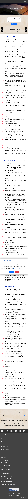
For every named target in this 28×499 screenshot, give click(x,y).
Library (4, 441)
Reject (17, 271)
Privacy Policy (4, 462)
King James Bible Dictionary (8, 479)
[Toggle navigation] (25, 1)
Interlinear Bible (6, 444)
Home (4, 439)
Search (14, 24)
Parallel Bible (5, 446)
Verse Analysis (6, 449)
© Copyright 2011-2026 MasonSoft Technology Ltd (14, 494)
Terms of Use (4, 460)
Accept (11, 271)
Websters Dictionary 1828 (7, 481)
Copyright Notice (5, 465)
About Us (3, 457)
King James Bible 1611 (6, 476)
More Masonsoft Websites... (8, 484)
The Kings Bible (5, 473)
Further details (22, 415)
